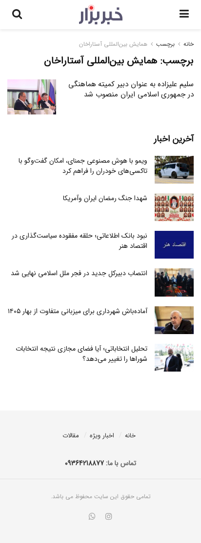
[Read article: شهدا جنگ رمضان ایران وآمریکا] (174, 207)
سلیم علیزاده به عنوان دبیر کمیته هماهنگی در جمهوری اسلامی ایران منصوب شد (131, 89)
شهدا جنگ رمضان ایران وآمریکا (105, 198)
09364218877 (84, 463)
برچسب (165, 44)
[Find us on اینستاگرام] (108, 517)
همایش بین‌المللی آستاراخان (113, 44)
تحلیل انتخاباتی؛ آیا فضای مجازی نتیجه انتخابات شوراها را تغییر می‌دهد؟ (81, 353)
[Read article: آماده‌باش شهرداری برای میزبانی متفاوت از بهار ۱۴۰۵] (174, 320)
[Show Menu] (184, 14)
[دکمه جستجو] (17, 14)
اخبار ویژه (102, 436)
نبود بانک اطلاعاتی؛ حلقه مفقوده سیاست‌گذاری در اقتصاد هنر (79, 240)
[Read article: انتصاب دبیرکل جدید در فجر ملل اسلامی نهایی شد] (174, 282)
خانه (188, 44)
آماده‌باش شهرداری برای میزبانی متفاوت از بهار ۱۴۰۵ (77, 311)
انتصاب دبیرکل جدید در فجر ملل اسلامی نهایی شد (79, 273)
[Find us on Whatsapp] (92, 517)
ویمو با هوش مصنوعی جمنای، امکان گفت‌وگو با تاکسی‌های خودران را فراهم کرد (83, 165)
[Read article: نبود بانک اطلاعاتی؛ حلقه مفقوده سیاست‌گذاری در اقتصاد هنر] (174, 245)
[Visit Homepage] (100, 14)
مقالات (70, 436)
